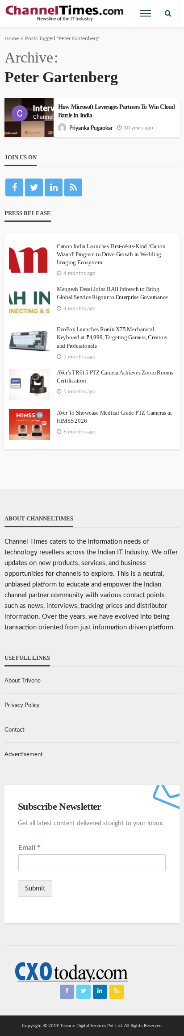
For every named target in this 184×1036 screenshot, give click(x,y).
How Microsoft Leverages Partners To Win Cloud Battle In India (116, 111)
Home (11, 38)
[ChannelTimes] (65, 14)
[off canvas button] (145, 13)
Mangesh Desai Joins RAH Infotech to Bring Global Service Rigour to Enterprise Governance (112, 293)
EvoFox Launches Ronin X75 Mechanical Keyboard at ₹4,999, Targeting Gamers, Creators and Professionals (112, 337)
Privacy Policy (22, 705)
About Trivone (22, 681)
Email (29, 847)
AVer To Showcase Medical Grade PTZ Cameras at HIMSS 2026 (114, 416)
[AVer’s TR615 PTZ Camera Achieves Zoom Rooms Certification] (29, 384)
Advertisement (23, 754)
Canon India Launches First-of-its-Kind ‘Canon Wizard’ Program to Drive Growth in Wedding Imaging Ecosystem (111, 254)
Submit (35, 888)
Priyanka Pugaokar (91, 128)
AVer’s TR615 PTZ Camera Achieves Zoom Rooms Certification (115, 376)
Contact (14, 730)
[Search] (168, 13)
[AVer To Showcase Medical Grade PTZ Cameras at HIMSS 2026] (29, 424)
